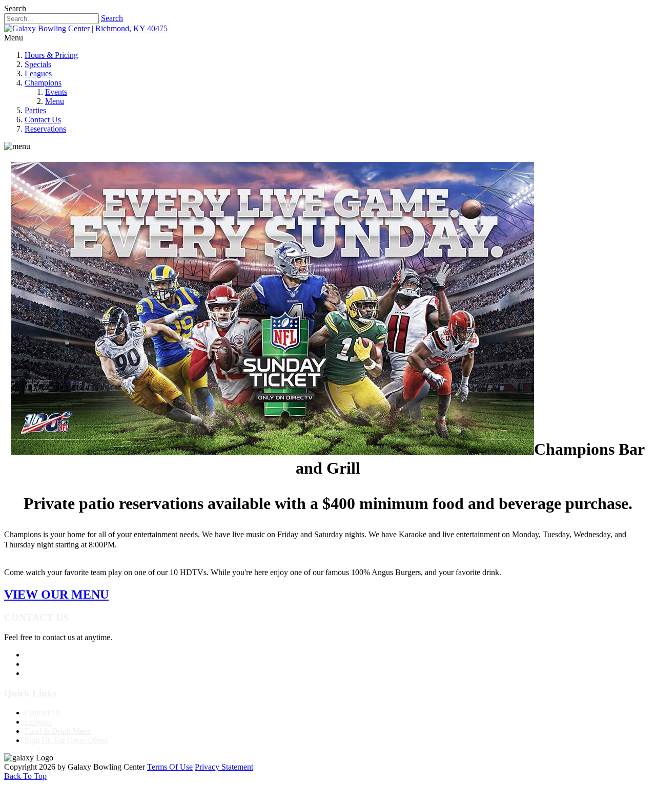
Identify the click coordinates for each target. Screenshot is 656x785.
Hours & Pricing (51, 55)
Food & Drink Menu (58, 731)
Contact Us (43, 119)
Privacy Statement (224, 766)
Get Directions (48, 673)
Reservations (45, 128)
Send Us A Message (57, 664)
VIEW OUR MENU (56, 594)
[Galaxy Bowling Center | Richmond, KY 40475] (86, 28)
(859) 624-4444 (50, 654)
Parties (35, 110)
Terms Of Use (170, 766)
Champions (43, 82)
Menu (54, 101)
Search (112, 18)
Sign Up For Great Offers (66, 740)
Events (56, 92)
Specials (38, 64)
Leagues (38, 73)
